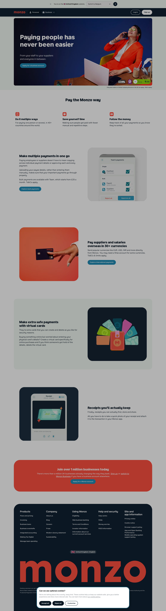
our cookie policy (94, 597)
